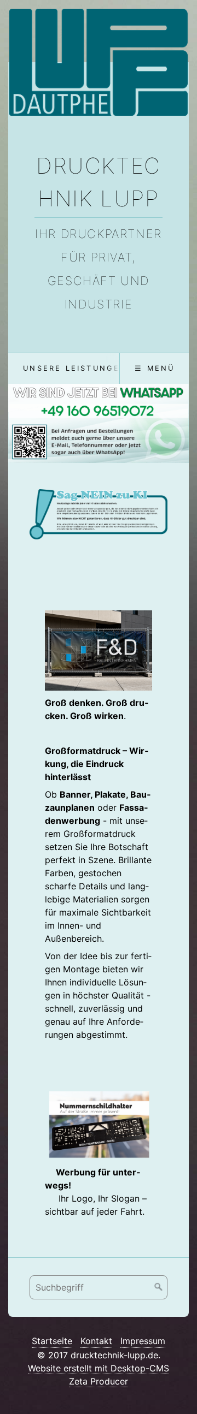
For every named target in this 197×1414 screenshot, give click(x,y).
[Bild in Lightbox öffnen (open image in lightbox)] (98, 514)
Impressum (142, 1340)
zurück (23, 426)
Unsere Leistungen (75, 368)
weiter (174, 426)
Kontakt (96, 1340)
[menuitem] (74, 368)
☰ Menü (155, 368)
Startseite (52, 1340)
